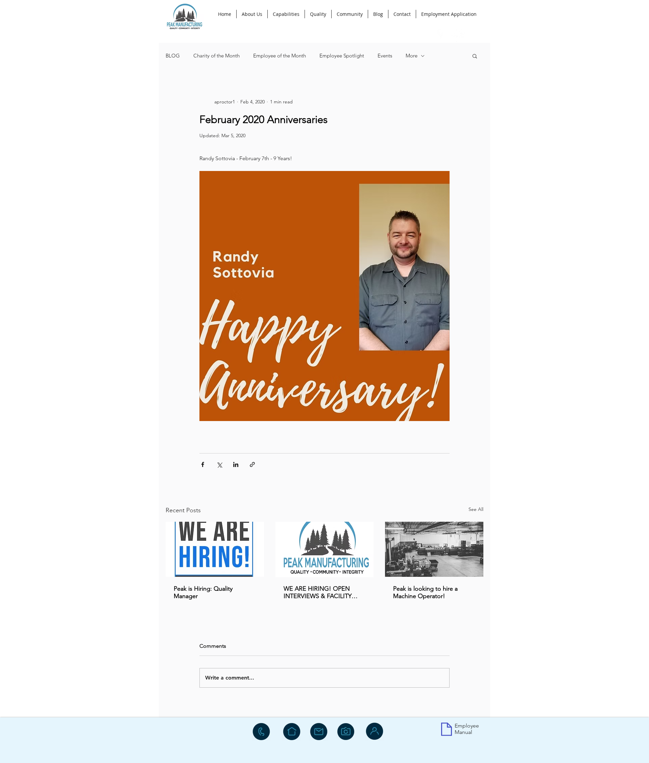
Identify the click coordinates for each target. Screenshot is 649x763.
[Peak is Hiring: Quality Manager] (215, 549)
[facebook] (457, 34)
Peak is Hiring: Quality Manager (203, 592)
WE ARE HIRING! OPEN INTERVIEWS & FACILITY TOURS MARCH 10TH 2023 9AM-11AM (320, 592)
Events (385, 56)
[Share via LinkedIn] (236, 464)
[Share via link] (252, 464)
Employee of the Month (279, 56)
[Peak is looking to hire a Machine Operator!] (434, 549)
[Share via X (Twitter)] (219, 464)
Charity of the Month (216, 56)
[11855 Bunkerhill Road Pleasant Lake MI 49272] (291, 731)
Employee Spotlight (341, 56)
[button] (475, 55)
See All (475, 509)
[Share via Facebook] (202, 464)
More (411, 56)
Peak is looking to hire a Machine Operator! (425, 592)
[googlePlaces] (441, 34)
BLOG (173, 56)
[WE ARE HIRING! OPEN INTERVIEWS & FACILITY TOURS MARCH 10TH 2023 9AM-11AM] (324, 549)
